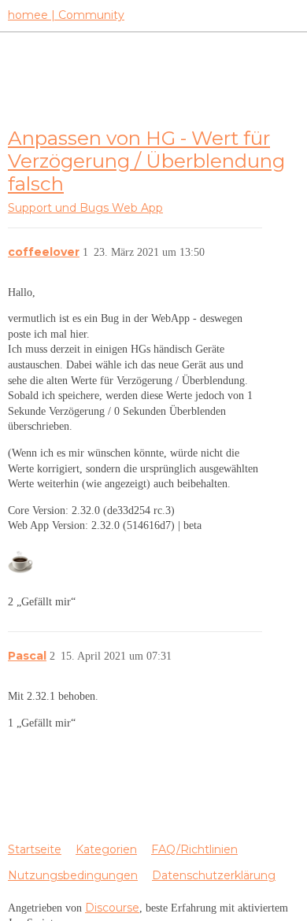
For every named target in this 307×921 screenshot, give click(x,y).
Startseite (34, 849)
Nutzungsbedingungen (73, 875)
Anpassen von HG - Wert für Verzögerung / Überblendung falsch (146, 161)
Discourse (112, 908)
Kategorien (106, 849)
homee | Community (66, 15)
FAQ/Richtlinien (194, 849)
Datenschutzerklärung (214, 875)
